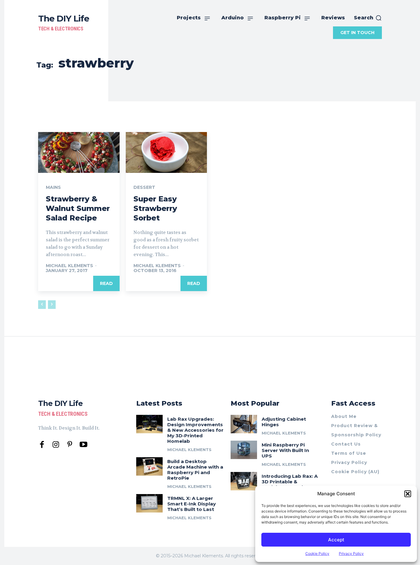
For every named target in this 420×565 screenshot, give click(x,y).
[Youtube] (83, 445)
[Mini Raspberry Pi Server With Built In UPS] (244, 450)
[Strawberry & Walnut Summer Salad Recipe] (79, 152)
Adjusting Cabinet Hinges (284, 421)
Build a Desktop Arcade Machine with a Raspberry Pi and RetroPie (195, 469)
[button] (408, 494)
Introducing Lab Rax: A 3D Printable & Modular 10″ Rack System (290, 484)
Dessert (144, 187)
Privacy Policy (351, 553)
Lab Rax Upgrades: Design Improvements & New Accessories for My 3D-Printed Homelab (195, 430)
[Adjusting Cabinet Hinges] (244, 424)
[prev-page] (42, 304)
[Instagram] (56, 445)
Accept (336, 540)
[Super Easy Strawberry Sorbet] (166, 152)
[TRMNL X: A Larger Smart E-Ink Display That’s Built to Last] (149, 503)
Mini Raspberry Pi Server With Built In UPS (285, 450)
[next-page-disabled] (52, 304)
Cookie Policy (317, 553)
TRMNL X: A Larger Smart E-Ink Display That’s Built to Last (191, 503)
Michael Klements (69, 265)
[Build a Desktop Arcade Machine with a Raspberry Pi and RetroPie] (149, 466)
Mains (53, 187)
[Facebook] (42, 445)
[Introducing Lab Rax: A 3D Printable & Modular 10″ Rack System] (244, 481)
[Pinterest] (69, 445)
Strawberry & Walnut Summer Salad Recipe (78, 208)
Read (106, 283)
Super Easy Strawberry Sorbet (155, 208)
